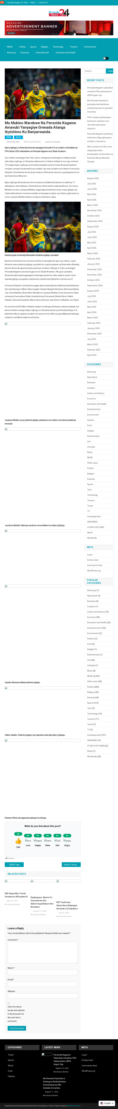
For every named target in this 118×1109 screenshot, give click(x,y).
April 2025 (91, 248)
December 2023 (94, 333)
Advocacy (11, 52)
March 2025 (92, 253)
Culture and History (95, 393)
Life (89, 441)
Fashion (90, 420)
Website (11, 991)
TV (88, 511)
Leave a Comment (52, 142)
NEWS (10, 47)
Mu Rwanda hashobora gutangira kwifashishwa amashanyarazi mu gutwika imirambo (100, 106)
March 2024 (92, 318)
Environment (90, 47)
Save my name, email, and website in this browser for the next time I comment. (16, 1014)
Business (91, 382)
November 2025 (94, 210)
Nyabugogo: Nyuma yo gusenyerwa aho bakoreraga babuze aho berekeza (42, 902)
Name (11, 968)
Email (11, 979)
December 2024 (94, 269)
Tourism (74, 47)
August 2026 (93, 178)
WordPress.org (94, 570)
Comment (13, 940)
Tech (89, 490)
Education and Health (65, 52)
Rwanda (91, 479)
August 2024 (93, 291)
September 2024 (95, 285)
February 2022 (93, 350)
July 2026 (91, 184)
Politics (22, 47)
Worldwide (92, 538)
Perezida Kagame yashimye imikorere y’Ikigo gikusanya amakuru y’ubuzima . (100, 137)
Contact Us (43, 3)
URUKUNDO (92, 522)
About (33, 3)
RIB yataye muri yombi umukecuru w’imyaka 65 (16, 895)
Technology (58, 47)
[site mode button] (106, 58)
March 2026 (92, 205)
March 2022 (92, 344)
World (89, 532)
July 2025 (91, 232)
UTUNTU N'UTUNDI (95, 527)
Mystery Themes (73, 1106)
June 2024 (92, 301)
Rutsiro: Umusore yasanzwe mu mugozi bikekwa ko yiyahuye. (72, 865)
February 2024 (93, 323)
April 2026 (91, 200)
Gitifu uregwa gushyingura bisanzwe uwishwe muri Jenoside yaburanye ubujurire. (99, 123)
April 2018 (91, 355)
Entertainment (42, 52)
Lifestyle (91, 447)
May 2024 (91, 307)
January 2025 (93, 264)
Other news (92, 463)
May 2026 (91, 194)
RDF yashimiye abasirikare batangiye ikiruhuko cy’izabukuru (67, 905)
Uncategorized (94, 516)
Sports (33, 47)
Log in (90, 554)
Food (89, 425)
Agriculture (92, 377)
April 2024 (91, 312)
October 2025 (93, 216)
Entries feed (92, 560)
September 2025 (95, 221)
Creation (91, 388)
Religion (44, 47)
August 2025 (93, 226)
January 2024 (93, 328)
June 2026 (92, 189)
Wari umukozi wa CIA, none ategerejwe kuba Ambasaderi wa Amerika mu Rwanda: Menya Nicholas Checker (100, 154)
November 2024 (94, 275)
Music (90, 452)
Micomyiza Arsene (32, 142)
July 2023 (91, 339)
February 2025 (93, 259)
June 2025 (92, 237)
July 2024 (91, 296)
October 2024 (93, 280)
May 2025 (91, 242)
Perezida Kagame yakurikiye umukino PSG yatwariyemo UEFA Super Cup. (100, 91)
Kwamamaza (93, 436)
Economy (25, 52)
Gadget (90, 431)
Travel (90, 506)
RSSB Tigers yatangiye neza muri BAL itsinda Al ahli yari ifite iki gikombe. (16, 865)
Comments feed (94, 565)
